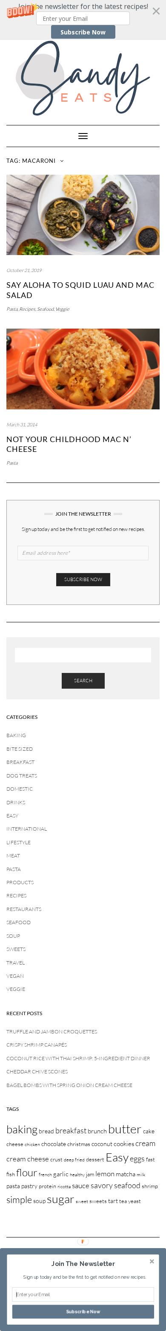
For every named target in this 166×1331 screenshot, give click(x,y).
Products (20, 882)
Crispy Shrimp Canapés (36, 1045)
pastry (29, 1185)
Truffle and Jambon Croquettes (51, 1031)
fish (10, 1174)
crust (56, 1159)
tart (113, 1200)
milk (141, 1175)
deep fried (74, 1160)
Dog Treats (21, 775)
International (26, 829)
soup (39, 1200)
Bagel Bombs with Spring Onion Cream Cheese (69, 1085)
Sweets (16, 949)
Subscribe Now (83, 32)
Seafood (45, 309)
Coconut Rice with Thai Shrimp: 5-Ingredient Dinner (78, 1058)
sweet (82, 1201)
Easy (12, 815)
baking (21, 1129)
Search (83, 681)
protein (47, 1186)
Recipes (27, 309)
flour (26, 1172)
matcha (125, 1174)
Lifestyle (18, 842)
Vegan (15, 976)
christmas (78, 1144)
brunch (97, 1131)
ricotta (64, 1186)
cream (145, 1143)
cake (149, 1131)
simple (19, 1199)
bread (46, 1131)
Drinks (15, 802)
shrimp (150, 1186)
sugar (60, 1199)
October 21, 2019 (23, 270)
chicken (32, 1144)
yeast (134, 1201)
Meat (13, 855)
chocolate (53, 1143)
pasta (13, 1185)
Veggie (62, 309)
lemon (104, 1173)
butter (125, 1128)
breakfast (70, 1130)
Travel (15, 962)
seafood (127, 1185)
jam (90, 1174)
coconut (102, 1143)
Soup (13, 936)
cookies (124, 1144)
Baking (16, 735)
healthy (77, 1175)
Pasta (11, 309)
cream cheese (27, 1158)
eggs (137, 1158)
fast (150, 1159)
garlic (61, 1174)
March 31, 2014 (21, 425)
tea (123, 1201)
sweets (98, 1201)
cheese (14, 1144)
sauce (80, 1185)
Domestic (19, 789)
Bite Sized (19, 749)
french (45, 1175)
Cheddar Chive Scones (37, 1071)
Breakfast (20, 762)
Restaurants (23, 909)
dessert (95, 1159)
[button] (83, 20)
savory (102, 1185)
